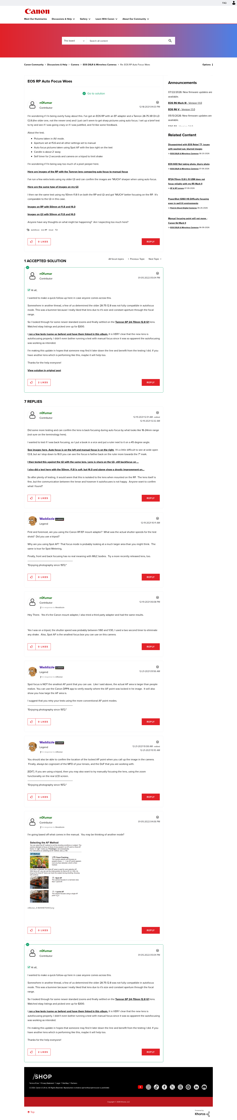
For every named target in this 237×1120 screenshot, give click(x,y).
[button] (163, 533)
